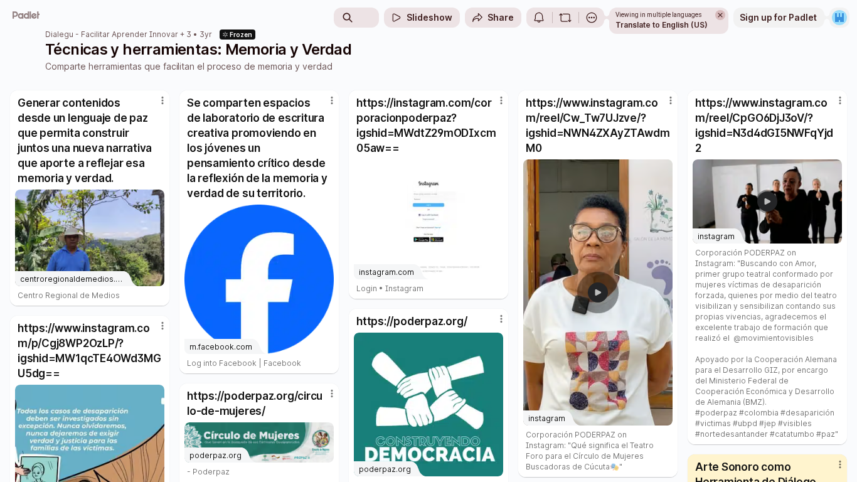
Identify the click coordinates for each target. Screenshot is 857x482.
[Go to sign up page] (839, 18)
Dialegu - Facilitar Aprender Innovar (111, 34)
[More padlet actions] (591, 18)
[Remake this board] (565, 18)
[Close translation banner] (720, 15)
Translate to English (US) (661, 24)
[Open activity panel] (538, 18)
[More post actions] (162, 100)
